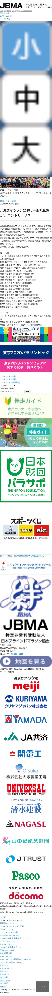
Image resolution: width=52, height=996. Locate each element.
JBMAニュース (6, 929)
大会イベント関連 (8, 201)
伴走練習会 (5, 974)
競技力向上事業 (7, 950)
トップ (42, 986)
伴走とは (4, 965)
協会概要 (4, 983)
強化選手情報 (6, 953)
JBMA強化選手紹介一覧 (10, 947)
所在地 (3, 986)
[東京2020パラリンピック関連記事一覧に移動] (26, 371)
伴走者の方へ (6, 944)
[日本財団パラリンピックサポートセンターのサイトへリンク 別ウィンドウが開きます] (26, 501)
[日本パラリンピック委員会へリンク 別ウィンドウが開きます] (26, 573)
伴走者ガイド (6, 968)
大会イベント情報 (8, 376)
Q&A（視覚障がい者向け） (12, 962)
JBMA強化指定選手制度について (14, 938)
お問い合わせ (6, 16)
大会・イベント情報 (9, 932)
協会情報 (4, 977)
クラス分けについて (9, 941)
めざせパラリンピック (10, 935)
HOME (3, 917)
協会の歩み (5, 980)
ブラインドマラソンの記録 (12, 926)
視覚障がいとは (7, 923)
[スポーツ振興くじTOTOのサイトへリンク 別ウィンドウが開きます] (26, 553)
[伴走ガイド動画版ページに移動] (26, 446)
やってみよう (6, 956)
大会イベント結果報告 (10, 382)
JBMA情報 (4, 13)
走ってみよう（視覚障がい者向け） (16, 959)
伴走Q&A (4, 971)
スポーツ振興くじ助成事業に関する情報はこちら (22, 556)
